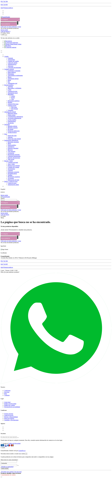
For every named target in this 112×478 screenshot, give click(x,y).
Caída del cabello (12, 63)
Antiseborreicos (12, 64)
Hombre (10, 102)
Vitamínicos (11, 146)
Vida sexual (11, 159)
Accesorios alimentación (14, 118)
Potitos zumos (11, 115)
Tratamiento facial (13, 93)
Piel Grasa (14, 107)
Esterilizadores (12, 121)
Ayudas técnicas (12, 132)
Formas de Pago (8, 413)
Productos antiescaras (14, 131)
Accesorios (11, 178)
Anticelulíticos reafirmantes (15, 75)
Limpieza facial (12, 105)
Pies (9, 82)
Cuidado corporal (9, 69)
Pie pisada (10, 129)
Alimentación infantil (10, 112)
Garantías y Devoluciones (11, 420)
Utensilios (10, 110)
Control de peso (12, 183)
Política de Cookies (9, 405)
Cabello (6, 56)
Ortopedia (7, 124)
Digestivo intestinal (13, 148)
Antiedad (10, 86)
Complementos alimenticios (15, 116)
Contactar (7, 395)
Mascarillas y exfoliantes (14, 88)
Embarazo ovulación (13, 172)
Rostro (13, 97)
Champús (10, 58)
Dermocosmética (8, 85)
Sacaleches (11, 123)
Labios (13, 96)
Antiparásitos (11, 59)
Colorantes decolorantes (14, 67)
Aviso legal (7, 402)
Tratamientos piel (12, 83)
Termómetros (11, 169)
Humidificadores (12, 173)
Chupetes (10, 170)
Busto (9, 80)
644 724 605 (4, 4)
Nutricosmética (12, 145)
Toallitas (10, 175)
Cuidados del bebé (13, 162)
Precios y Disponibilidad (11, 417)
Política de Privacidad (10, 403)
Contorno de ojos (12, 91)
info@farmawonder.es (7, 8)
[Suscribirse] (18, 437)
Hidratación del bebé (13, 180)
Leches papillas (12, 120)
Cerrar (19, 26)
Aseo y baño (11, 164)
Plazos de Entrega (9, 418)
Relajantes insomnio (13, 142)
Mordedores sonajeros (14, 176)
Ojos (12, 99)
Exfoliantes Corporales (14, 70)
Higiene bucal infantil (14, 165)
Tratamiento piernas (13, 78)
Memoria (10, 150)
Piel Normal (14, 108)
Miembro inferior (12, 126)
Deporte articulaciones (14, 157)
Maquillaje (11, 94)
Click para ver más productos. (9, 26)
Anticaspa (10, 66)
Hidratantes (11, 74)
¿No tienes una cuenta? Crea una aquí (11, 471)
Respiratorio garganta (14, 154)
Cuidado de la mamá (13, 167)
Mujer (9, 143)
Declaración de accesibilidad (12, 407)
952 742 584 (4, 1)
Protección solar (12, 135)
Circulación (11, 153)
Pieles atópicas (12, 72)
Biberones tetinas (12, 113)
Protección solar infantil (14, 138)
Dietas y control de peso (11, 181)
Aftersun (10, 137)
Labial (9, 89)
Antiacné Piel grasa (13, 104)
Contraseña (4, 463)
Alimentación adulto (13, 184)
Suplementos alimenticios (11, 140)
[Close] (1, 52)
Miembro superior (13, 127)
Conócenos (7, 390)
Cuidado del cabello (13, 61)
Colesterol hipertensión (14, 156)
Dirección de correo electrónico (9, 460)
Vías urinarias (11, 151)
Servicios (6, 392)
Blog (5, 393)
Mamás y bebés (8, 161)
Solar (5, 134)
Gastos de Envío (8, 415)
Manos (9, 77)
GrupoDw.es (21, 450)
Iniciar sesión (4, 195)
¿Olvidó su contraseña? (7, 466)
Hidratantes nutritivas (13, 101)
